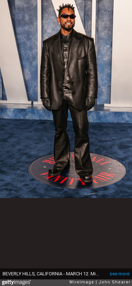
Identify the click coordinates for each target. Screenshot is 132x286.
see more (119, 273)
